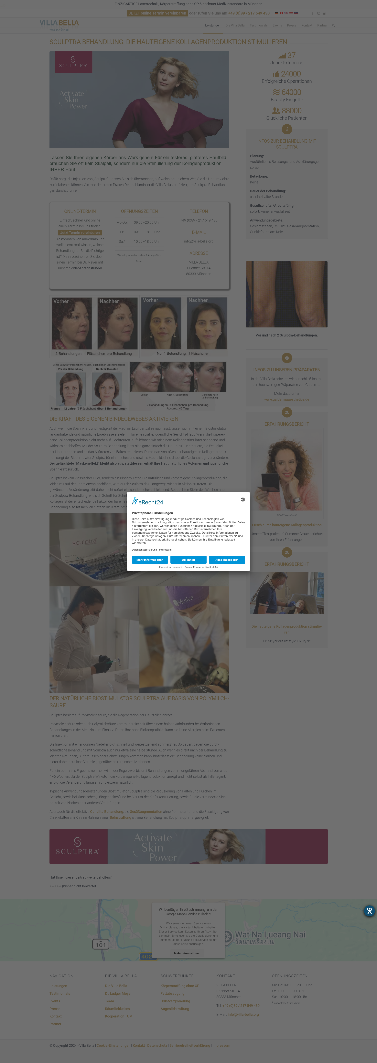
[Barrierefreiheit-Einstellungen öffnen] (369, 910)
